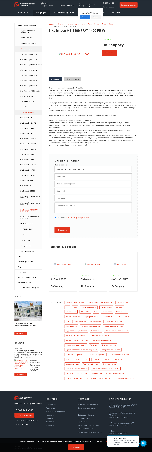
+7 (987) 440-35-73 (120, 433)
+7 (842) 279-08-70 (120, 425)
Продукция (41, 13)
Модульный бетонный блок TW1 (99, 378)
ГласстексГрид (96, 374)
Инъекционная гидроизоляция (116, 331)
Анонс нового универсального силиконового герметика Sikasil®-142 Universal (36, 366)
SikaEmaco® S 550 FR (28, 144)
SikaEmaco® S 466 (27, 118)
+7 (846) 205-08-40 (109, 3)
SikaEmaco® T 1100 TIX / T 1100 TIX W (30, 197)
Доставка (116, 13)
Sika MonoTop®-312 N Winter (31, 65)
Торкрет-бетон (26, 246)
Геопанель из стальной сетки (76, 374)
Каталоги (50, 415)
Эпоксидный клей (96, 321)
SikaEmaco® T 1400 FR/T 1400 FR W (29, 211)
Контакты (50, 425)
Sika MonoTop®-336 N (28, 80)
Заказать (109, 53)
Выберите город (90, 5)
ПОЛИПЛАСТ (28, 229)
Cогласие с (73, 217)
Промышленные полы (26, 251)
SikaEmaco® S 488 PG (28, 123)
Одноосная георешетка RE (124, 378)
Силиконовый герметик (74, 355)
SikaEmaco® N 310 (27, 180)
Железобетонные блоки (74, 378)
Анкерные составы (25, 282)
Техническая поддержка (64, 13)
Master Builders (28, 112)
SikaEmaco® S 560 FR (28, 149)
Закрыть (96, 17)
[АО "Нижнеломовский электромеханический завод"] (28, 311)
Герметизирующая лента (113, 326)
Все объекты (21, 333)
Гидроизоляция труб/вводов (76, 331)
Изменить (85, 17)
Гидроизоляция (24, 267)
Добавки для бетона (25, 262)
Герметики (22, 272)
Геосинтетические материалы (29, 288)
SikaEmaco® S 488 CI (27, 133)
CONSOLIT (26, 107)
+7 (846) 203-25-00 (120, 407)
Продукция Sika (107, 317)
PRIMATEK (96, 359)
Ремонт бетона (26, 49)
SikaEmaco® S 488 (27, 128)
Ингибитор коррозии (28, 43)
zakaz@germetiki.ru (67, 5)
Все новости (21, 374)
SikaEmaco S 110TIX (27, 170)
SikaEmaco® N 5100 (27, 191)
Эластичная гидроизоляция (76, 345)
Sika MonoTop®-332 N (28, 86)
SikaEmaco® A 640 (27, 160)
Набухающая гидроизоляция (76, 336)
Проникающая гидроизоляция (77, 340)
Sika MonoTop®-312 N (28, 60)
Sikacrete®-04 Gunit (27, 101)
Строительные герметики (96, 355)
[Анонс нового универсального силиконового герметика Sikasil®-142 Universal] (21, 368)
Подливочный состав (91, 364)
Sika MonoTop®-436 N (28, 75)
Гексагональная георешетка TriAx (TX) (105, 369)
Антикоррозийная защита (27, 277)
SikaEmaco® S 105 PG (28, 165)
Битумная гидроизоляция (90, 326)
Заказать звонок (109, 7)
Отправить (62, 230)
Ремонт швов (26, 240)
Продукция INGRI (91, 317)
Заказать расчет (128, 5)
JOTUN (78, 359)
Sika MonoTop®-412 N (28, 54)
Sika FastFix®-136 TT (28, 96)
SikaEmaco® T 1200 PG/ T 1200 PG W (29, 218)
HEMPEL (69, 359)
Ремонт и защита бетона (27, 25)
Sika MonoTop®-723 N (28, 70)
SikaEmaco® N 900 (27, 186)
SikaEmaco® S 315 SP (28, 175)
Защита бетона (26, 38)
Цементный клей (80, 321)
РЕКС (25, 235)
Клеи (19, 256)
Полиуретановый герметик (110, 350)
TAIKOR (107, 359)
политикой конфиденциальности (77, 218)
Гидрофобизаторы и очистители (28, 31)
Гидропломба (96, 331)
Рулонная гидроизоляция (101, 340)
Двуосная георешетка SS (115, 374)
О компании (23, 13)
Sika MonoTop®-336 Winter (30, 91)
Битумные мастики (109, 345)
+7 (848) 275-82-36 (120, 417)
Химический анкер (109, 364)
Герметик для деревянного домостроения (81, 350)
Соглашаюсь (76, 447)
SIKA (67, 307)
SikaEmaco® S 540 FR (28, 139)
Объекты (49, 418)
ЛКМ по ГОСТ (119, 359)
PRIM (86, 359)
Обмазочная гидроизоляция (101, 336)
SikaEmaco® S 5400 (27, 154)
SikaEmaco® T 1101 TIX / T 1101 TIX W (30, 204)
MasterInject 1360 (26, 224)
